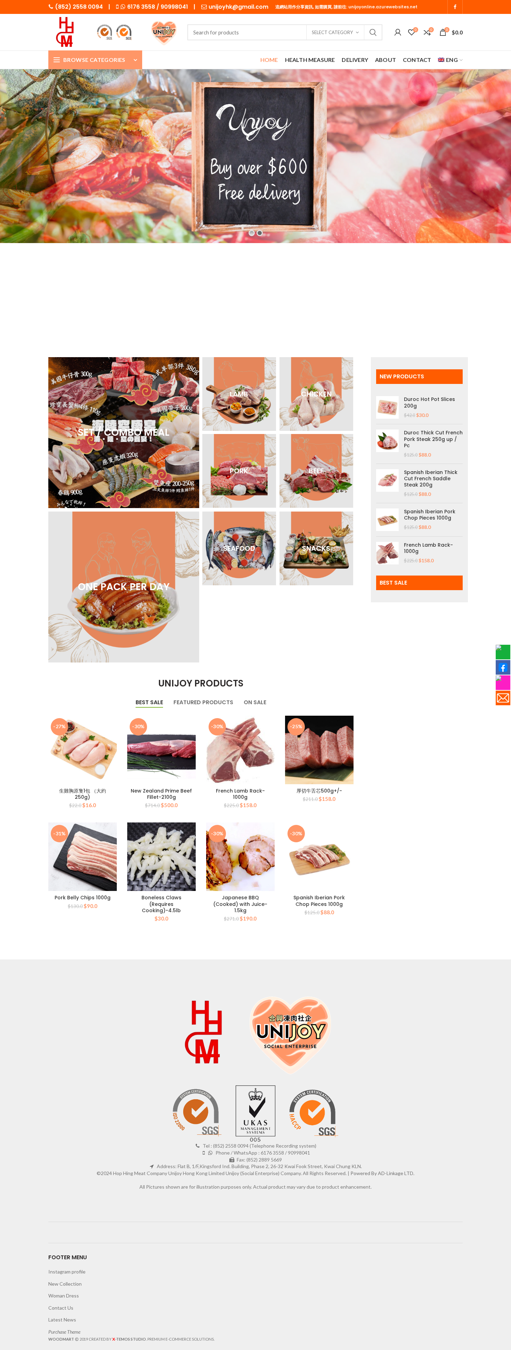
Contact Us (60, 1308)
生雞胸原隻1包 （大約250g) (82, 794)
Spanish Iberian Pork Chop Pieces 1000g (319, 900)
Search (373, 32)
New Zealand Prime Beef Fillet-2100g (161, 794)
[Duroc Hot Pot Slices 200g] (387, 407)
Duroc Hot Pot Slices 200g (429, 402)
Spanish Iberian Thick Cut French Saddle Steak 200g (430, 478)
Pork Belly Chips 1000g (83, 897)
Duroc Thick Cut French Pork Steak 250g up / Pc (433, 439)
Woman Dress (63, 1296)
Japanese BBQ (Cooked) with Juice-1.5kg (240, 904)
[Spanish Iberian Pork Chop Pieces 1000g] (387, 519)
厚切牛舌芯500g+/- (319, 791)
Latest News (62, 1320)
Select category (332, 32)
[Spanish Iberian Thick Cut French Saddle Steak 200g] (387, 483)
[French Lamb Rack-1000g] (387, 553)
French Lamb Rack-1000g (240, 794)
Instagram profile (67, 1272)
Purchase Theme (64, 1332)
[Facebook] (455, 6)
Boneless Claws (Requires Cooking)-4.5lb (161, 904)
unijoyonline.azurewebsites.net (382, 7)
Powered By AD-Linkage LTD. (382, 1173)
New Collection (65, 1284)
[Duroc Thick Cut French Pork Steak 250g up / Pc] (387, 443)
